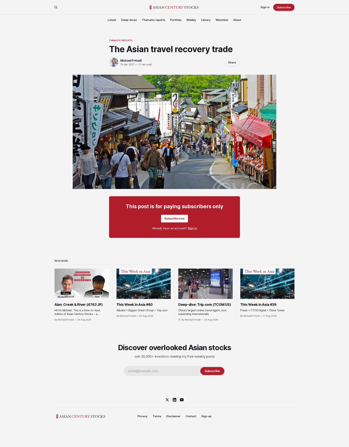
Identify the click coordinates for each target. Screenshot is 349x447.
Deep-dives (129, 20)
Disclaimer (173, 416)
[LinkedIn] (174, 400)
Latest (112, 20)
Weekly (191, 20)
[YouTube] (182, 400)
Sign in (265, 7)
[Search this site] (56, 7)
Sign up (206, 416)
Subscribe (284, 7)
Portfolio (175, 20)
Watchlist (222, 20)
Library (205, 20)
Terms (157, 416)
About (237, 20)
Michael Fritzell (131, 60)
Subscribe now (174, 218)
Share (232, 62)
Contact (191, 416)
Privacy (143, 416)
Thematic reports (153, 20)
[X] (167, 400)
